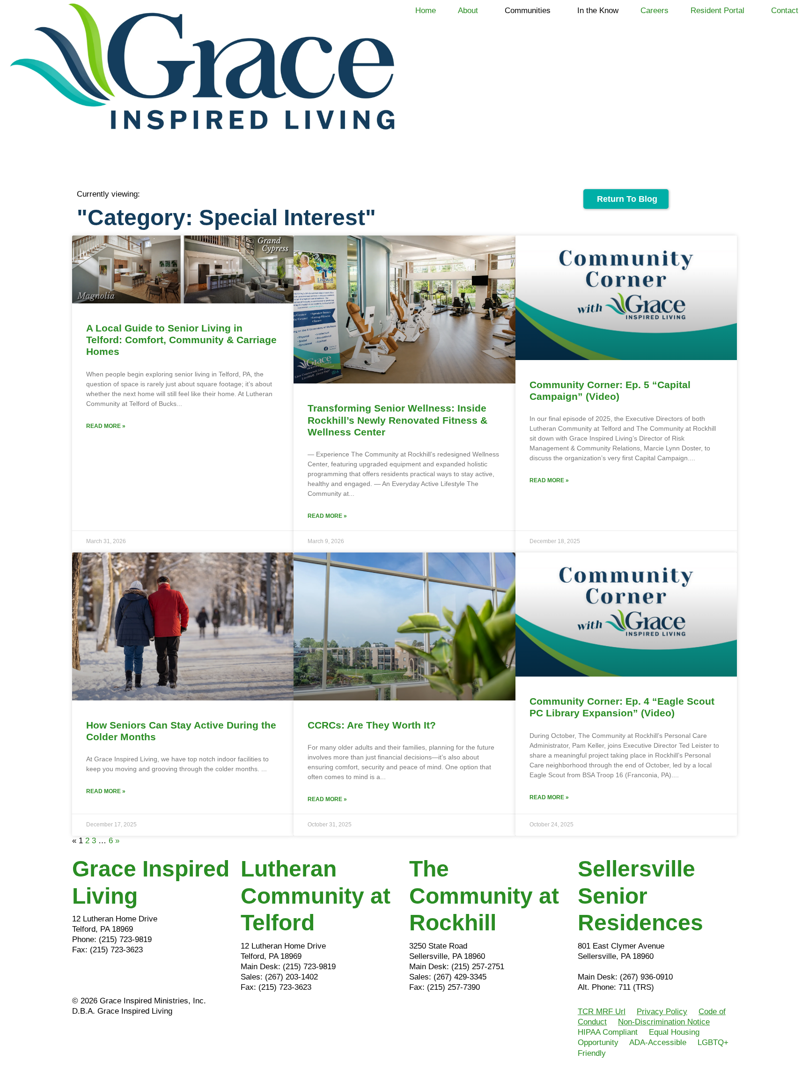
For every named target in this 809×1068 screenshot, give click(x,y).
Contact (784, 10)
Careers (654, 10)
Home (425, 10)
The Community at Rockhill (484, 895)
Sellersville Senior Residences (640, 895)
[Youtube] (135, 976)
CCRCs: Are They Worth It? (372, 725)
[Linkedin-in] (109, 976)
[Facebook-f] (84, 976)
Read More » (105, 426)
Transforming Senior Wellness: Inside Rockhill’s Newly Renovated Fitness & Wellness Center (397, 420)
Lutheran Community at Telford (315, 895)
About (468, 10)
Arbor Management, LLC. (621, 966)
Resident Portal (717, 10)
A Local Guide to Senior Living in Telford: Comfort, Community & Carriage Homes (181, 340)
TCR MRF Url (601, 1011)
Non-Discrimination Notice (664, 1021)
